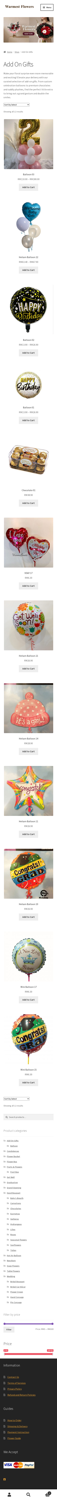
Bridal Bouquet (17, 1281)
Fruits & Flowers (14, 1167)
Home (9, 52)
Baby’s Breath (16, 1198)
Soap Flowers (13, 1265)
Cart (44, 1492)
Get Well (11, 1177)
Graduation (12, 1182)
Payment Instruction (18, 1432)
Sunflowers (15, 1245)
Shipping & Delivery (17, 1426)
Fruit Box (14, 1172)
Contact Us (13, 1377)
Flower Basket (13, 1156)
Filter (8, 1329)
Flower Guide (14, 1438)
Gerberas (14, 1219)
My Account (9, 1495)
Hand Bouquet (13, 1193)
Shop (17, 52)
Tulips (13, 1250)
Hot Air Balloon (14, 1255)
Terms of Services (16, 1383)
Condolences (13, 1151)
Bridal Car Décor (18, 1286)
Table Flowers (13, 1271)
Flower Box (12, 1161)
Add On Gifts (13, 1140)
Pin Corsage (16, 1302)
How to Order (14, 1420)
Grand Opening (14, 1187)
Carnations (15, 1203)
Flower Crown (16, 1292)
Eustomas (15, 1213)
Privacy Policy (14, 1388)
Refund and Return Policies (21, 1394)
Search (28, 1495)
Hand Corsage (17, 1297)
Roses (13, 1234)
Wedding (11, 1276)
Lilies (12, 1229)
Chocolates (15, 1208)
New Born (11, 1260)
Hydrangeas (16, 1224)
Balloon (14, 1146)
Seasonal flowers (18, 1239)
